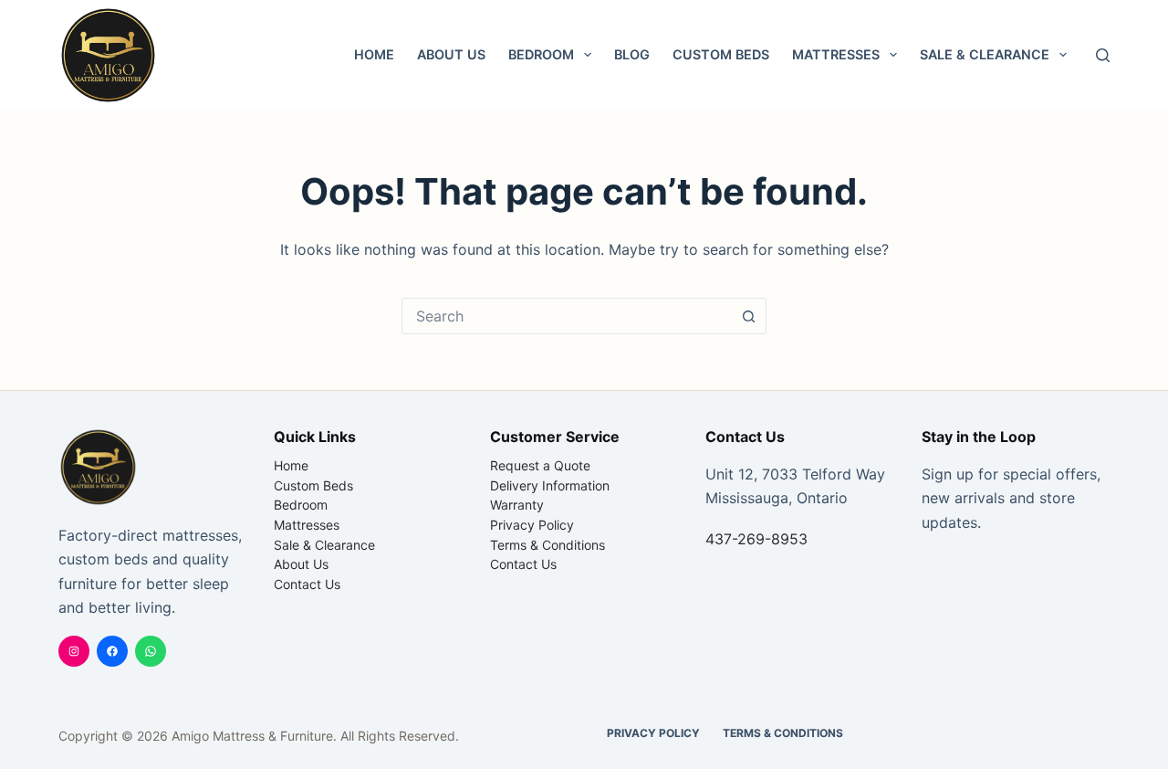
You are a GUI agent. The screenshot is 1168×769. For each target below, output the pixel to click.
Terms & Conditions (547, 545)
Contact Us (307, 584)
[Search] (1103, 55)
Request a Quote (540, 465)
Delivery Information (550, 485)
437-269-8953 (756, 539)
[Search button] (748, 316)
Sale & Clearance (984, 54)
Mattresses (836, 54)
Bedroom (541, 54)
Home (374, 54)
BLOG (632, 54)
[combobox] (566, 316)
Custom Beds (721, 54)
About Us (451, 54)
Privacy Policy (532, 524)
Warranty (517, 504)
